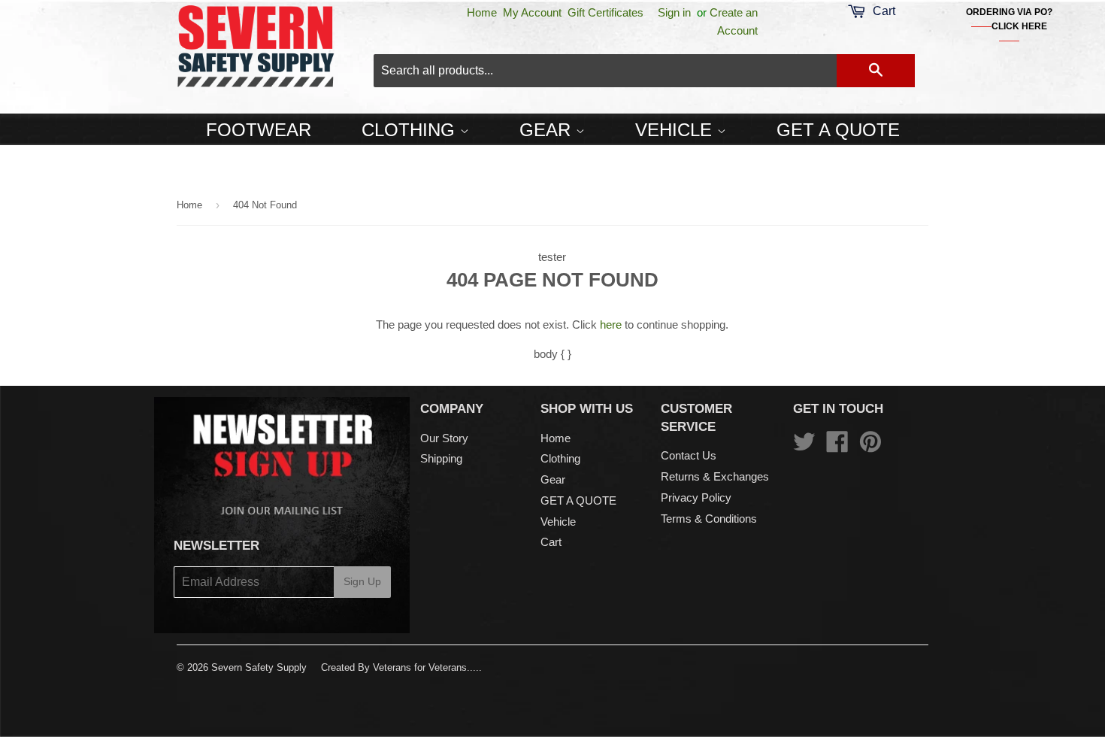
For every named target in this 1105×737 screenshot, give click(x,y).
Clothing (411, 130)
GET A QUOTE (838, 130)
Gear (547, 130)
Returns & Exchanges (715, 476)
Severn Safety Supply (259, 667)
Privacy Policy (696, 497)
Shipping (441, 458)
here (611, 324)
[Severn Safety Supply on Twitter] (804, 446)
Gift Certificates (605, 12)
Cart (551, 541)
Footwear (258, 130)
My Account (532, 12)
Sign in (674, 12)
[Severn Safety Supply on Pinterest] (870, 446)
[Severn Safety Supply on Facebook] (837, 446)
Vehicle (676, 130)
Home (482, 12)
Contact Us (688, 455)
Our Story (444, 438)
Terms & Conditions (709, 518)
